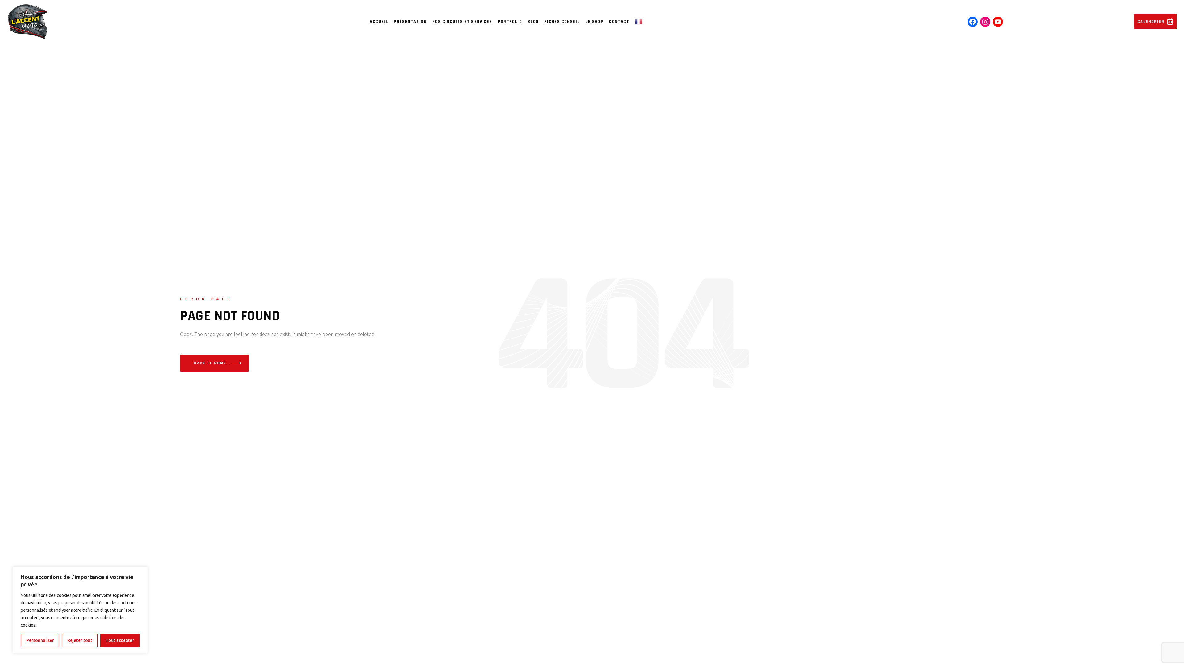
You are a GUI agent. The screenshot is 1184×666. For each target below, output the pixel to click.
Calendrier (1150, 21)
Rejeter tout (79, 640)
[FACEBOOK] (973, 22)
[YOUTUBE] (998, 22)
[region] (80, 610)
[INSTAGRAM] (985, 22)
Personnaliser (40, 640)
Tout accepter (119, 640)
